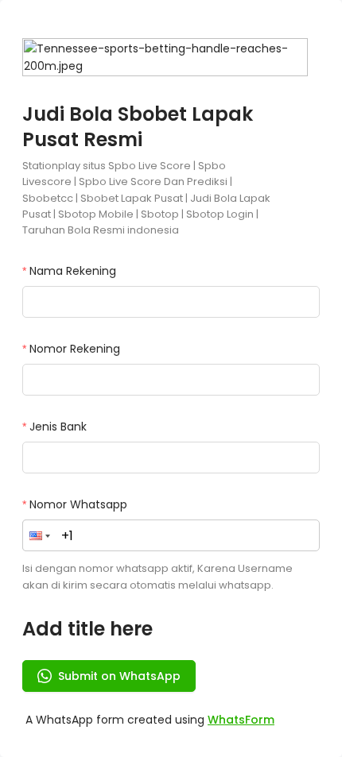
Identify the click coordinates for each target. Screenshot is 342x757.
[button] (39, 535)
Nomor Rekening (74, 349)
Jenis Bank (58, 427)
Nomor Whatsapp (78, 504)
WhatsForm (241, 720)
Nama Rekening (72, 271)
